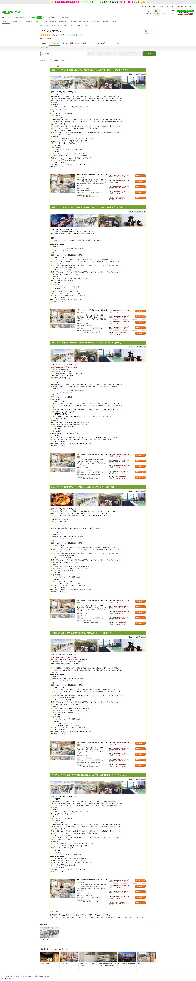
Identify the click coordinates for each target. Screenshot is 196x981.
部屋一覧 (64, 43)
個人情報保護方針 (13, 976)
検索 (149, 53)
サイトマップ (161, 6)
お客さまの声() (102, 43)
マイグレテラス (50, 30)
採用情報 (34, 976)
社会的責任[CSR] (25, 976)
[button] (73, 181)
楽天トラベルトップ (45, 25)
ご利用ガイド (151, 6)
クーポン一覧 (114, 43)
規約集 (41, 976)
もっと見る (150, 924)
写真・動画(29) (75, 43)
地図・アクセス (88, 43)
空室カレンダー (140, 175)
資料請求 (47, 976)
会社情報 (4, 976)
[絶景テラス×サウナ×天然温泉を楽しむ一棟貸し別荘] (62, 181)
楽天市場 (180, 6)
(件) (57, 35)
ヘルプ (144, 6)
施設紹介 (45, 43)
